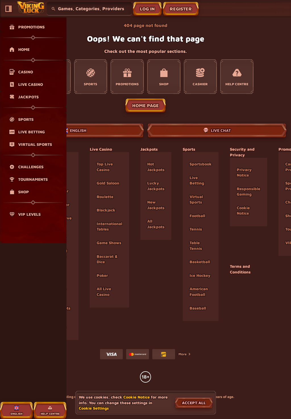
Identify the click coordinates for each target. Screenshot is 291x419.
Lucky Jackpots (156, 186)
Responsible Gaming (248, 191)
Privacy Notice (244, 172)
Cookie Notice (243, 210)
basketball (200, 261)
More (182, 354)
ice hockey (200, 275)
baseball (198, 308)
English (78, 130)
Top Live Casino (105, 166)
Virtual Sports (196, 199)
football (197, 215)
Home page (145, 105)
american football (199, 291)
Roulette (105, 196)
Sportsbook (201, 163)
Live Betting (197, 180)
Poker (102, 275)
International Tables (109, 226)
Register (181, 8)
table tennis (196, 245)
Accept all (194, 402)
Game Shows (109, 242)
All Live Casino (104, 291)
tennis (196, 229)
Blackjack (106, 210)
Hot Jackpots (156, 166)
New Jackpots (156, 205)
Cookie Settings (94, 408)
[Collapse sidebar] (9, 9)
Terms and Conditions (240, 269)
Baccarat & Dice (107, 259)
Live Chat (221, 130)
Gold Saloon (108, 183)
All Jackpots (156, 224)
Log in (147, 8)
